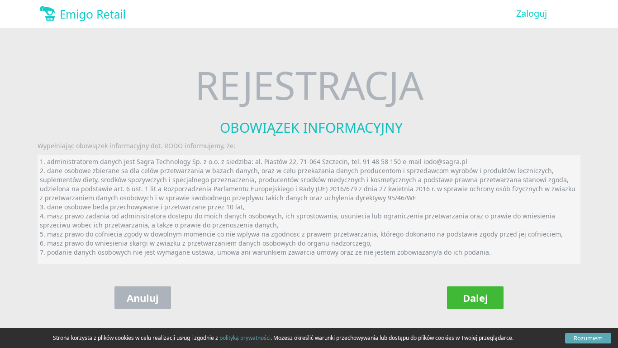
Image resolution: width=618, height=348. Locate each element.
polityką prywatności (245, 338)
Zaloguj (531, 13)
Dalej (475, 297)
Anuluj (143, 297)
